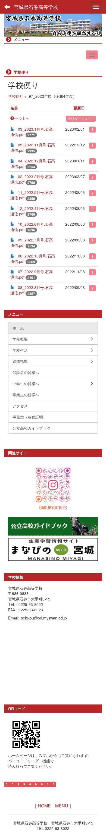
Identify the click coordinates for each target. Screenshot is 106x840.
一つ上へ (21, 118)
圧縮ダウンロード (81, 118)
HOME (44, 806)
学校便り (15, 96)
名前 (14, 108)
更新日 (79, 108)
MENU (61, 806)
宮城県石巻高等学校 (36, 6)
